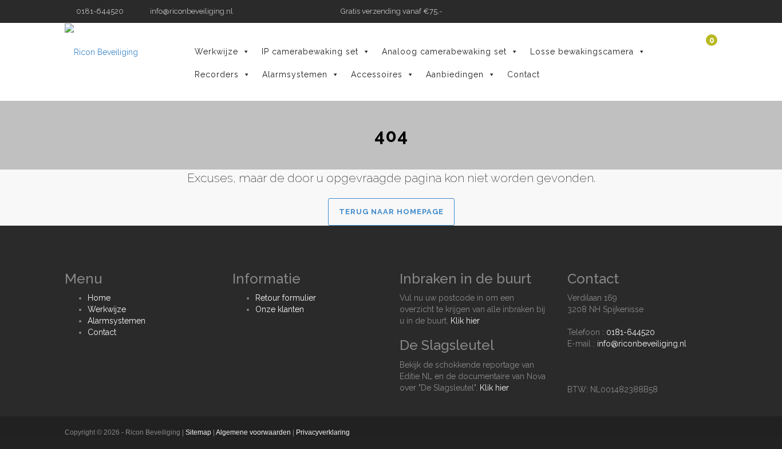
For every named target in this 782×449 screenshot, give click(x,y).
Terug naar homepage (391, 211)
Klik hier (465, 320)
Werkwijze (216, 51)
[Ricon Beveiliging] (101, 52)
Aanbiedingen (455, 74)
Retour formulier (285, 297)
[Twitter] (711, 11)
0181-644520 (630, 332)
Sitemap (198, 432)
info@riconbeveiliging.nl (190, 11)
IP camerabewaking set (310, 51)
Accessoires (376, 74)
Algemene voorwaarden (253, 432)
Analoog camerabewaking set (444, 51)
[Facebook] (700, 11)
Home (99, 297)
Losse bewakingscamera (582, 51)
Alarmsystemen (294, 74)
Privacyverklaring (323, 432)
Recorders (217, 74)
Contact (523, 74)
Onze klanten (279, 309)
